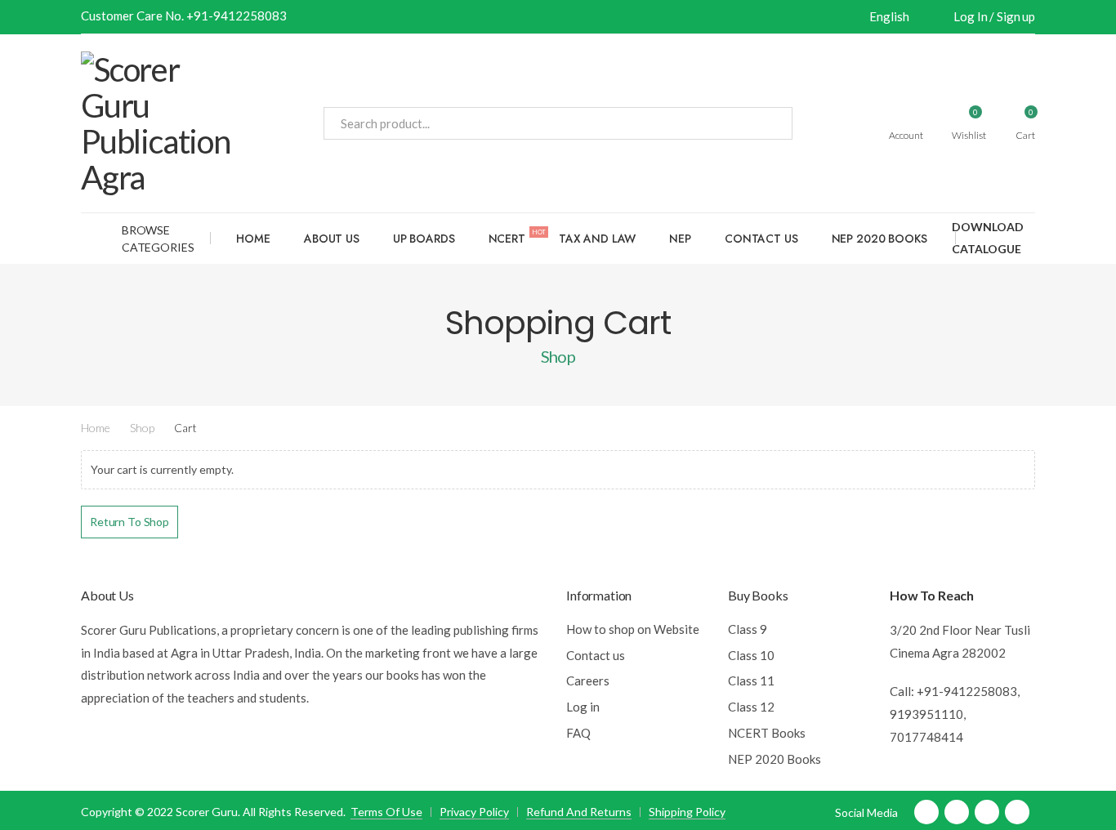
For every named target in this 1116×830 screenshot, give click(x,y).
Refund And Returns (579, 812)
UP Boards (424, 238)
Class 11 (751, 680)
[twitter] (956, 812)
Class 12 (751, 706)
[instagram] (1017, 812)
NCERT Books (767, 732)
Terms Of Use (386, 812)
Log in (583, 706)
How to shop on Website (632, 629)
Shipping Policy (687, 812)
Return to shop (129, 522)
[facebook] (926, 812)
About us (331, 238)
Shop (142, 428)
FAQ (578, 732)
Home (253, 238)
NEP (680, 238)
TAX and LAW (597, 238)
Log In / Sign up (994, 16)
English (888, 16)
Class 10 (751, 655)
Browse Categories (158, 238)
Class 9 (747, 629)
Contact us (761, 238)
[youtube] (987, 812)
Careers (587, 680)
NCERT (517, 237)
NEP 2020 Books (879, 238)
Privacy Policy (474, 812)
